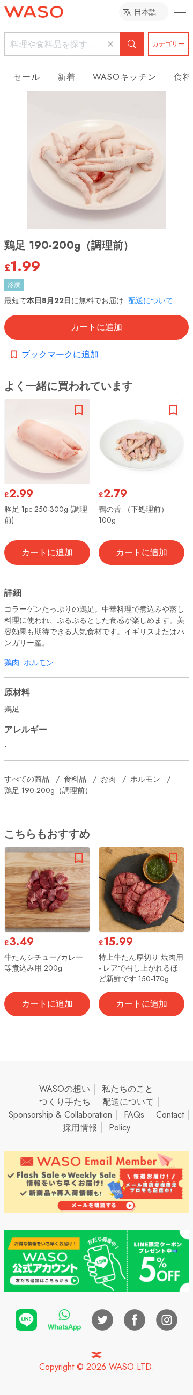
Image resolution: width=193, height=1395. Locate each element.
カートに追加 (96, 327)
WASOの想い (64, 1089)
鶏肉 (11, 662)
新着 (66, 77)
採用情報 (80, 1127)
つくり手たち (65, 1102)
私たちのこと (127, 1089)
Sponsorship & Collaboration (60, 1114)
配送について (150, 300)
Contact (170, 1114)
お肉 (108, 779)
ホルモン (39, 662)
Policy (119, 1127)
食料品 (75, 779)
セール (26, 77)
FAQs (134, 1114)
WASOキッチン (125, 77)
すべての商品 (26, 779)
